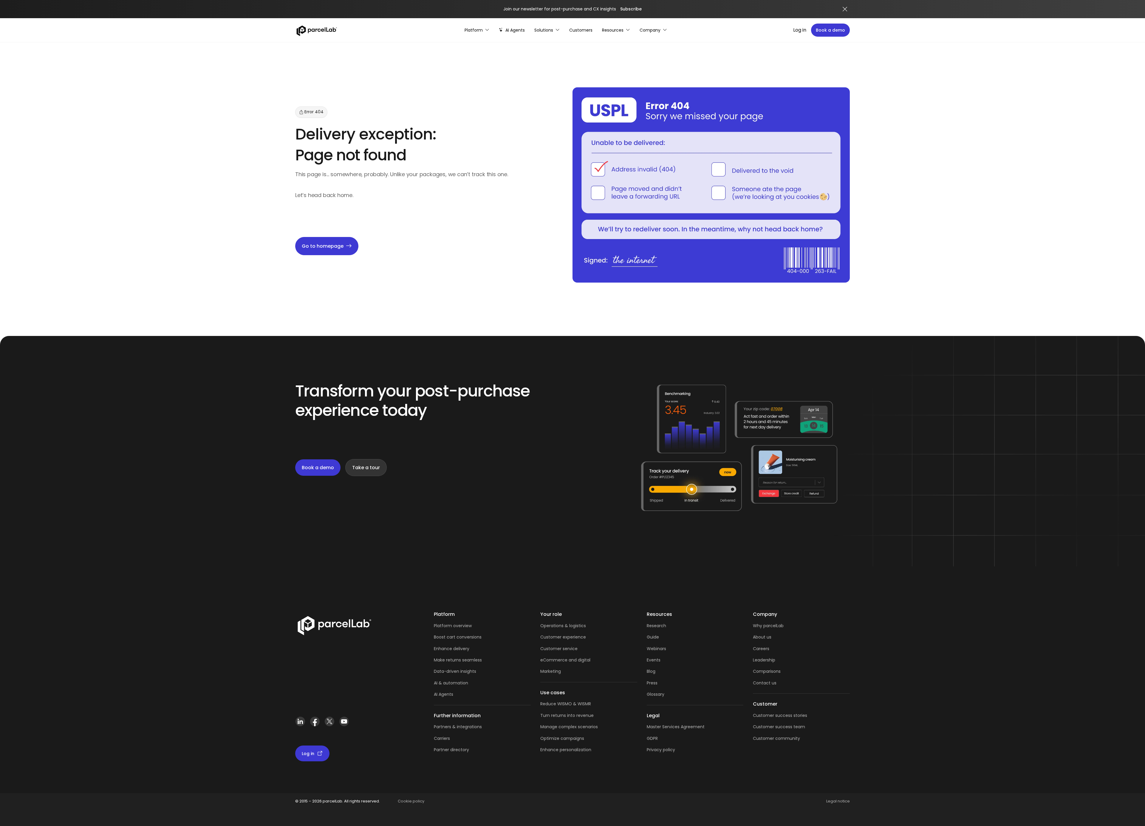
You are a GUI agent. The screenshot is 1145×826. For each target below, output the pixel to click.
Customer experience (563, 637)
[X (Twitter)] (329, 724)
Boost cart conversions (458, 637)
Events (653, 660)
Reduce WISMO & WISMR (565, 704)
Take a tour (366, 467)
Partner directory (451, 750)
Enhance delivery (451, 649)
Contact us (764, 683)
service (570, 649)
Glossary (655, 694)
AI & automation (451, 683)
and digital (578, 660)
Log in (799, 30)
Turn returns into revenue (567, 715)
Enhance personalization (565, 750)
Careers (761, 649)
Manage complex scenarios (569, 727)
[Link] (334, 626)
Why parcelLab (768, 626)
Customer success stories (780, 715)
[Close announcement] (845, 9)
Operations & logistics (563, 626)
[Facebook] (315, 724)
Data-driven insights (455, 671)
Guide (653, 637)
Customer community (776, 738)
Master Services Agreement (676, 727)
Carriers (442, 738)
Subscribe (631, 9)
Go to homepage (323, 246)
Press (652, 683)
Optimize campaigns (562, 738)
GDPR (652, 738)
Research (656, 626)
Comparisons (767, 671)
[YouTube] (344, 724)
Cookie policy (411, 801)
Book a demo (830, 30)
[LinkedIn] (300, 724)
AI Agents (443, 694)
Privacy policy (661, 750)
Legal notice (838, 801)
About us (762, 637)
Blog (651, 671)
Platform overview (453, 626)
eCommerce (553, 660)
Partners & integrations (458, 727)
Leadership (764, 660)
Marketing (550, 671)
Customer (551, 649)
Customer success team (779, 727)
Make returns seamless (458, 660)
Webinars (656, 649)
